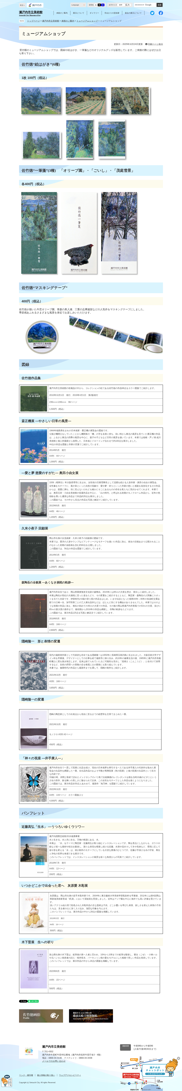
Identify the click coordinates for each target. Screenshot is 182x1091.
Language (75, 5)
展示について (78, 13)
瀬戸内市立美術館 (50, 21)
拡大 (127, 5)
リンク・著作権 (26, 1075)
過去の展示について (133, 13)
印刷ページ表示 (155, 44)
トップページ (33, 21)
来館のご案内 (62, 13)
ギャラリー (94, 13)
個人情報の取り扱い (46, 1075)
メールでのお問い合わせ (54, 1061)
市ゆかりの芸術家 (111, 13)
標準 (120, 5)
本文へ (22, 5)
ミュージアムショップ (87, 21)
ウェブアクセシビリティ (70, 1075)
